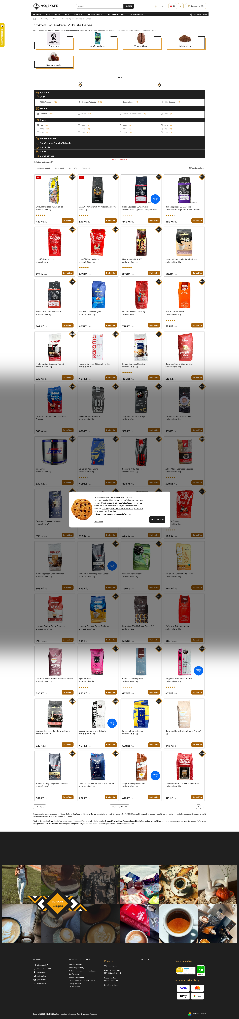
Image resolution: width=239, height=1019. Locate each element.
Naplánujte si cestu (112, 985)
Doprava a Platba (75, 964)
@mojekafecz (42, 983)
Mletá (85, 113)
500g (127, 125)
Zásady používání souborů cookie (117, 508)
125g (168, 132)
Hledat (128, 6)
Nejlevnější (59, 168)
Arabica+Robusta (91, 102)
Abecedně (86, 168)
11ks (167, 129)
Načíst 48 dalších (119, 807)
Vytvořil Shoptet (199, 1014)
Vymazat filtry (118, 159)
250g (168, 125)
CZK (158, 6)
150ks (127, 132)
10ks (44, 132)
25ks (85, 129)
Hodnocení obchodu (76, 977)
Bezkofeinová (130, 102)
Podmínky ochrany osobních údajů (82, 971)
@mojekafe (41, 980)
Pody (168, 113)
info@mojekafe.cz (44, 965)
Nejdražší (73, 168)
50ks (44, 129)
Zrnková (46, 113)
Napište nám (74, 974)
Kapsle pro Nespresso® (134, 113)
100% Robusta (171, 102)
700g (85, 125)
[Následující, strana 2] (198, 807)
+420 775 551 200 (44, 969)
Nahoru (40, 807)
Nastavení (98, 521)
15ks (85, 132)
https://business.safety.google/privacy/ (114, 514)
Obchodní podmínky (76, 968)
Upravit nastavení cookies (87, 1014)
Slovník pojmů (74, 987)
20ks (126, 129)
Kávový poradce (75, 983)
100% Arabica (48, 102)
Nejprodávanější (43, 168)
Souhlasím (159, 519)
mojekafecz (41, 972)
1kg (44, 125)
